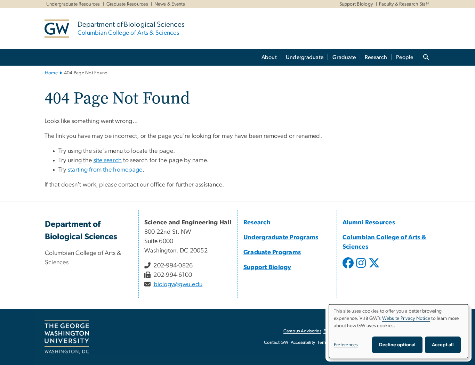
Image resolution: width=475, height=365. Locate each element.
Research (376, 57)
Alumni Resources (369, 222)
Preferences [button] (346, 344)
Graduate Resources (127, 4)
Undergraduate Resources (73, 4)
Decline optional (397, 344)
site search (108, 160)
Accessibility (303, 342)
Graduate (344, 57)
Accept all (443, 344)
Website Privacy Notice (406, 318)
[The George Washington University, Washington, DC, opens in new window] (67, 337)
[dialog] (398, 331)
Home (51, 72)
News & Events (169, 4)
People (404, 57)
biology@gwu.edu (178, 284)
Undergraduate (304, 57)
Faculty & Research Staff (404, 4)
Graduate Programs (272, 252)
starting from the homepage (105, 170)
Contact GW (276, 342)
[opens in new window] (349, 268)
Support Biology (356, 4)
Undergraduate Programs (281, 237)
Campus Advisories (302, 331)
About (269, 57)
